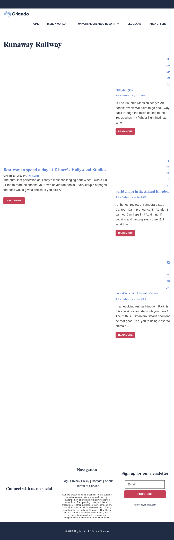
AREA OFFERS (158, 23)
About (109, 481)
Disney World (56, 23)
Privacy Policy (79, 481)
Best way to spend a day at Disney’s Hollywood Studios (54, 169)
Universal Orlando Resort (96, 23)
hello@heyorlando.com (145, 504)
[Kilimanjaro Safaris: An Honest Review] (141, 282)
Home (35, 23)
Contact (97, 481)
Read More (14, 200)
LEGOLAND (134, 23)
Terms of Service (87, 486)
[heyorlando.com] (16, 14)
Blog (65, 481)
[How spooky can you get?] (141, 79)
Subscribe (145, 494)
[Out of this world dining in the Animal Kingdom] (141, 181)
